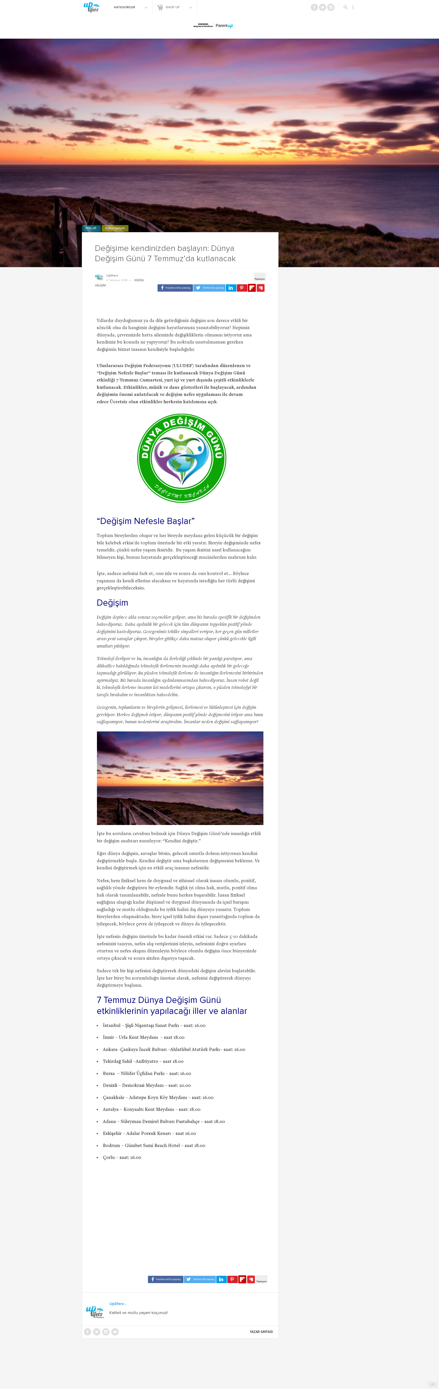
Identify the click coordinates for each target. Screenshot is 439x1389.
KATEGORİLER (125, 7)
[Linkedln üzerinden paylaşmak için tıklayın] (231, 288)
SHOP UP (173, 7)
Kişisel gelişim (115, 228)
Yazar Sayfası (261, 1332)
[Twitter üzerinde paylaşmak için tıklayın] (209, 288)
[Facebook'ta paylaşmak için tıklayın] (175, 288)
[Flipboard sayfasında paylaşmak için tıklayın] (252, 288)
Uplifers (112, 275)
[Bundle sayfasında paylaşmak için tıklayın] (260, 288)
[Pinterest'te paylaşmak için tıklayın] (242, 288)
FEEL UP (91, 228)
